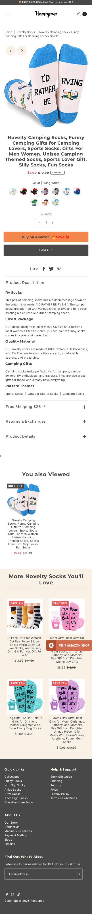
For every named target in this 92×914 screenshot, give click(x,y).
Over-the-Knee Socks (19, 802)
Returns (55, 785)
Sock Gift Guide (61, 776)
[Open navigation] (7, 14)
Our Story (11, 822)
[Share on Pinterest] (59, 268)
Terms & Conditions (63, 798)
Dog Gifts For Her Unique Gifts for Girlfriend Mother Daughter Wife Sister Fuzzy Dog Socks (25, 723)
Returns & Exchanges (26, 421)
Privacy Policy (59, 794)
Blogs (8, 839)
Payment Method (15, 835)
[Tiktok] (18, 895)
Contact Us (11, 827)
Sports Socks (14, 393)
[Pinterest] (7, 895)
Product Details (20, 436)
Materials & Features (18, 831)
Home (8, 32)
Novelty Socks (26, 32)
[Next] (22, 51)
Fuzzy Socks (13, 781)
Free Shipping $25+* (26, 406)
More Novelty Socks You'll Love (46, 579)
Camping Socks (73, 393)
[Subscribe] (77, 874)
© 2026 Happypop (31, 900)
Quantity (46, 214)
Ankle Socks (12, 789)
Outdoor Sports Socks (43, 393)
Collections (11, 776)
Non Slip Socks (14, 785)
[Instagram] (12, 895)
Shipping (56, 781)
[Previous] (11, 51)
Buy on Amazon (45, 237)
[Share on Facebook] (43, 268)
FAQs (54, 789)
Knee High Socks (16, 798)
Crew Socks (12, 794)
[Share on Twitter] (51, 268)
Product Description (25, 282)
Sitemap (9, 843)
